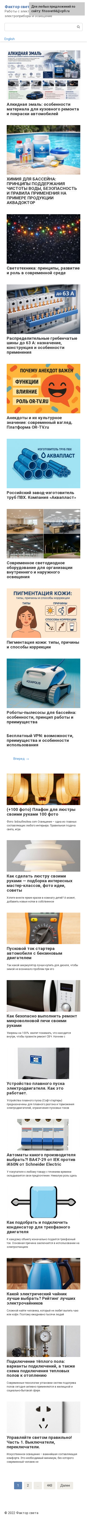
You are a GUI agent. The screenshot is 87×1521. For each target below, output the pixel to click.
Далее (65, 1485)
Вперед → (21, 759)
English (9, 39)
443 (49, 1485)
